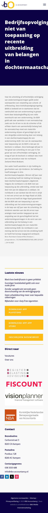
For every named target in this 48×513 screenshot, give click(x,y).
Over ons (9, 359)
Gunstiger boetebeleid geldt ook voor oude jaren (22, 284)
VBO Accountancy (30, 501)
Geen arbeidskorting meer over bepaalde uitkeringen (24, 296)
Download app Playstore (18, 311)
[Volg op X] (12, 477)
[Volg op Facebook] (2, 477)
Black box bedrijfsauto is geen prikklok (23, 279)
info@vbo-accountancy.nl (16, 471)
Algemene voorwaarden (19, 498)
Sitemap (33, 498)
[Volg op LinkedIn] (7, 477)
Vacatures (9, 355)
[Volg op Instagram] (17, 477)
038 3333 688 (11, 467)
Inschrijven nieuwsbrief (24, 337)
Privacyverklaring (12, 501)
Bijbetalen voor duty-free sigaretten (21, 301)
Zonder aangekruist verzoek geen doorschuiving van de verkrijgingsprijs (22, 290)
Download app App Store (20, 324)
